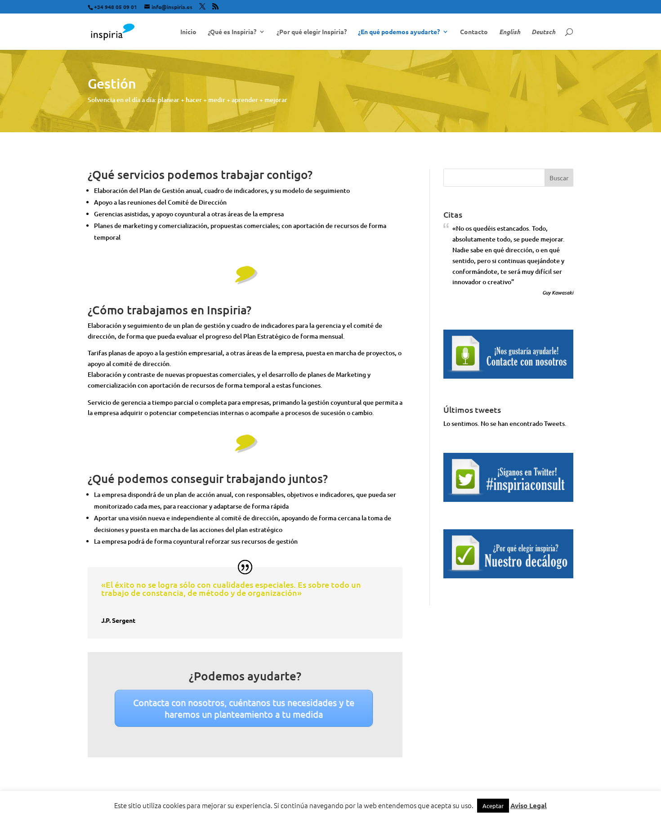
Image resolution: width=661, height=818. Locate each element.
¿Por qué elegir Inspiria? (312, 32)
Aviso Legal (528, 805)
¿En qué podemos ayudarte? (399, 32)
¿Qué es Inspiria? (232, 32)
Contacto (474, 32)
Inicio (188, 32)
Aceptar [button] (493, 805)
